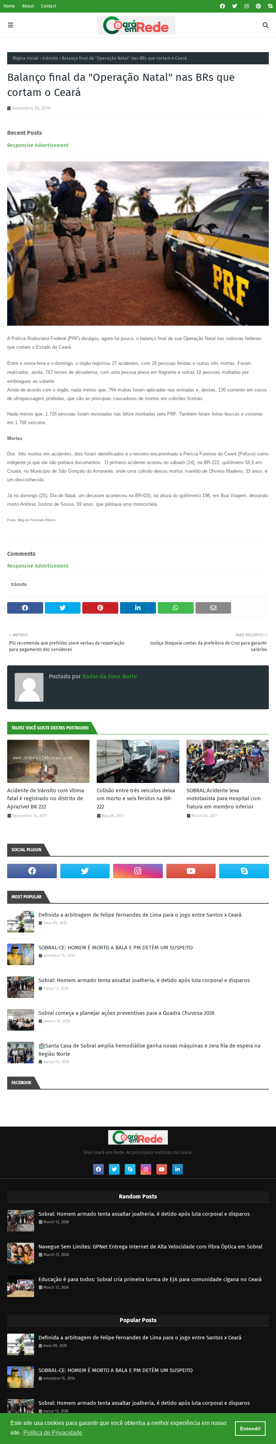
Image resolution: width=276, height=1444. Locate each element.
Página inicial (25, 58)
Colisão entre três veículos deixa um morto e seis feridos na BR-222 (136, 798)
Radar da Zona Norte (109, 676)
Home (9, 6)
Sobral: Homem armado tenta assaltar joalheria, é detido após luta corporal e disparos (144, 980)
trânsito (50, 58)
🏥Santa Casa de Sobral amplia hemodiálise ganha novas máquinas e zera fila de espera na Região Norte (149, 1049)
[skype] (269, 6)
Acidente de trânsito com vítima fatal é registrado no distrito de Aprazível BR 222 (45, 798)
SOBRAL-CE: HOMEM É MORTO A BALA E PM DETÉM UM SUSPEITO (115, 947)
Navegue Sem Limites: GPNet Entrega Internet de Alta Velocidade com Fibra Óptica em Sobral (150, 1246)
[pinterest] (258, 6)
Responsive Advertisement (37, 145)
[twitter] (234, 6)
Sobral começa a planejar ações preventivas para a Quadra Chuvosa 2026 (126, 1013)
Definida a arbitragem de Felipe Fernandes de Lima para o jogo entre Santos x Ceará (140, 915)
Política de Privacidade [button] (52, 1433)
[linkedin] (177, 1169)
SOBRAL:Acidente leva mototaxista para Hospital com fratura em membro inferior (224, 798)
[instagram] (246, 6)
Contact (48, 6)
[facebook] (222, 6)
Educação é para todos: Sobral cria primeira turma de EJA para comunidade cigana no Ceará (150, 1279)
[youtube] (191, 871)
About (28, 6)
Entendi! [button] (250, 1428)
